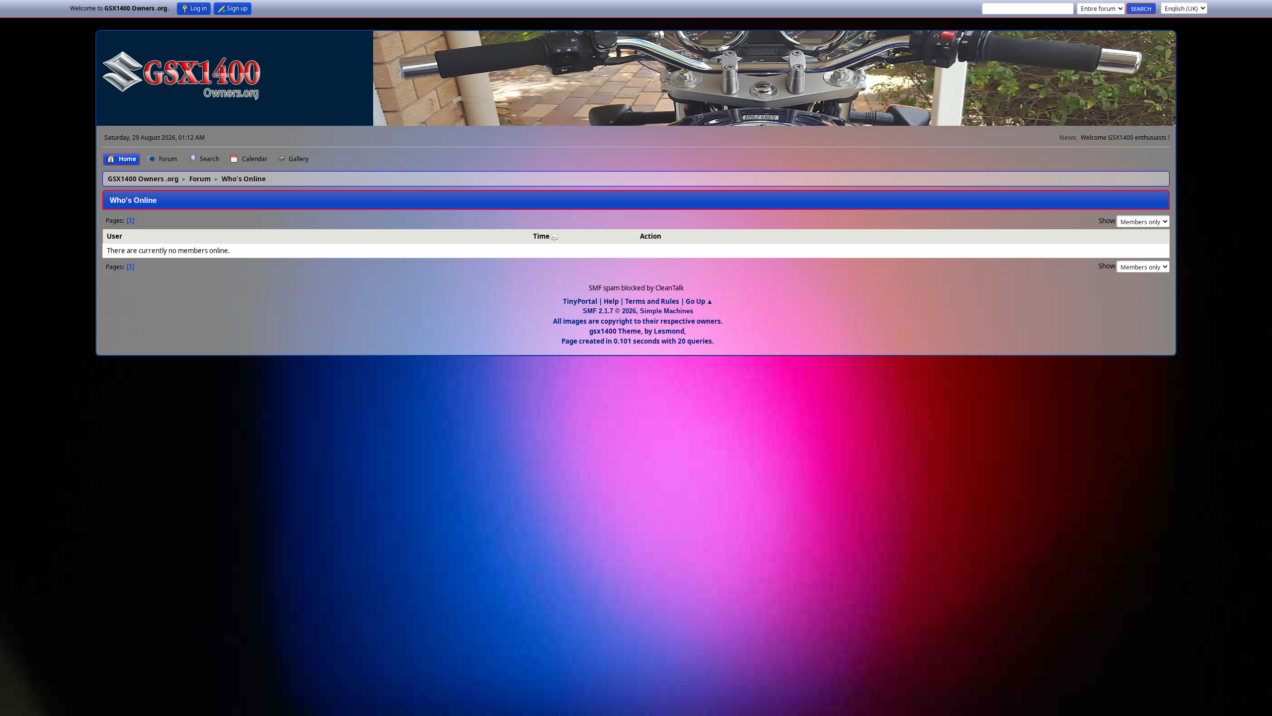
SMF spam (604, 287)
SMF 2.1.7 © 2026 (609, 311)
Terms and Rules (652, 301)
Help (611, 301)
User (114, 236)
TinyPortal (580, 301)
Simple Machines (666, 311)
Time (541, 236)
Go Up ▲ (699, 301)
